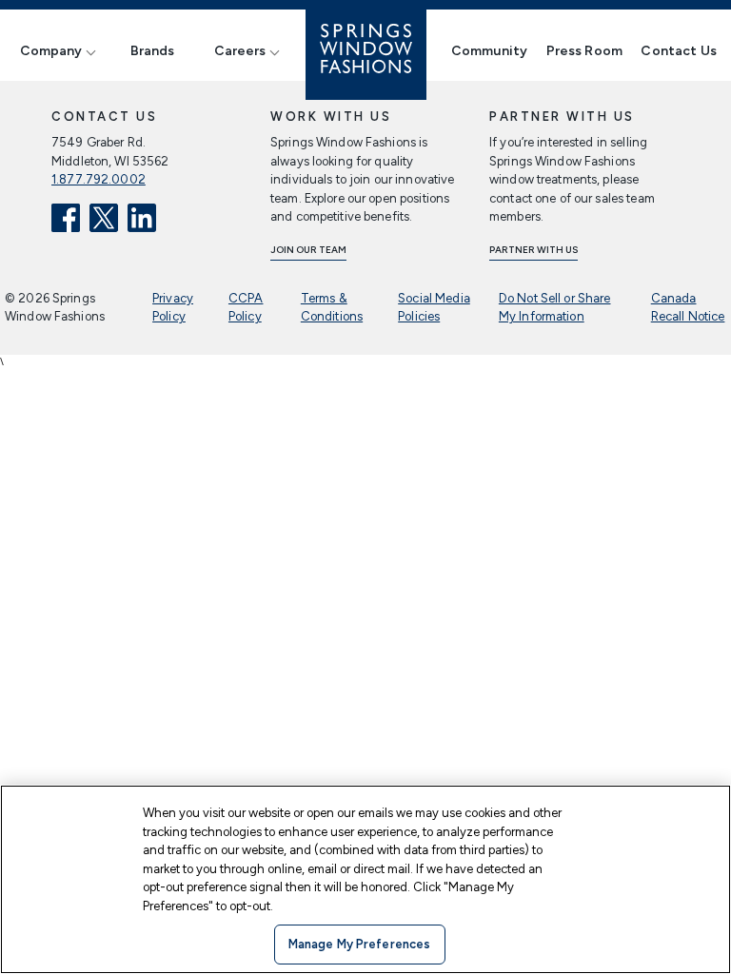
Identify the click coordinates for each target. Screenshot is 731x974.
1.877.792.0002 (98, 179)
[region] (365, 879)
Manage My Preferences (359, 944)
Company (51, 51)
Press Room (584, 51)
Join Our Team (308, 250)
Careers (240, 51)
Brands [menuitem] (152, 51)
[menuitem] (55, 51)
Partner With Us (533, 250)
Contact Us (679, 51)
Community (489, 51)
